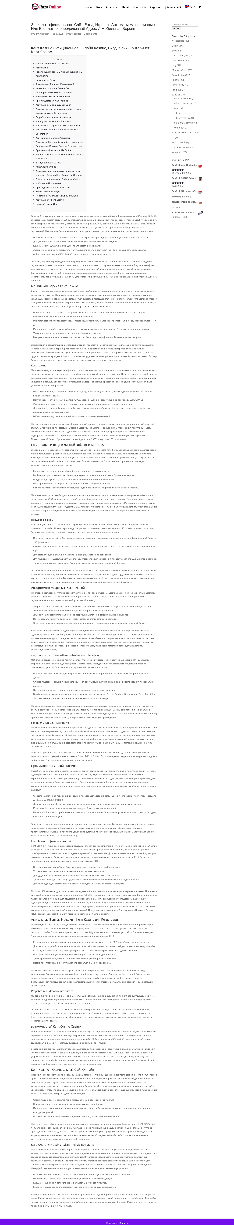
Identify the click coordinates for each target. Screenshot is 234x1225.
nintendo (179, 108)
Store (99, 7)
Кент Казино (42, 67)
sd (173, 137)
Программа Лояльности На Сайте (53, 150)
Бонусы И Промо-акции (48, 191)
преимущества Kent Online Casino (54, 121)
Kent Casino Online (46, 166)
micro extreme (182, 98)
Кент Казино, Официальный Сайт (53, 104)
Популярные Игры (45, 79)
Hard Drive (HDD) (181, 55)
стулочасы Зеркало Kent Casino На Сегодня (59, 174)
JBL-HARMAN (179, 60)
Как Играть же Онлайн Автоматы (53, 137)
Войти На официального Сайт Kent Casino (58, 179)
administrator (41, 33)
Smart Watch (179, 142)
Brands (110, 7)
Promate (176, 89)
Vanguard (177, 152)
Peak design (178, 75)
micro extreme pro (184, 103)
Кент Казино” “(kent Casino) (50, 199)
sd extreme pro (182, 117)
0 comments (90, 33)
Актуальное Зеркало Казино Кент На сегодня (59, 141)
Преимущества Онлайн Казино (52, 100)
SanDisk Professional (183, 132)
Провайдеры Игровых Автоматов (53, 187)
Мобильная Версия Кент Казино (52, 63)
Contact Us (139, 7)
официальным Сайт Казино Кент (53, 96)
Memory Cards (180, 70)
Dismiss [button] (123, 1223)
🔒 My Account (172, 7)
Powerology (178, 84)
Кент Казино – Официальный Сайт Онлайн (58, 125)
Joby (174, 65)
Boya (174, 50)
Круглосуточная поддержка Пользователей (58, 170)
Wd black (179, 127)
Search (176, 28)
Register (155, 7)
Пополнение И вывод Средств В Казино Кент (59, 146)
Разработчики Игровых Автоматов (53, 117)
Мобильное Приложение (48, 183)
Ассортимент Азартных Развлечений (55, 84)
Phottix (175, 79)
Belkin (175, 45)
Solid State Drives (183, 122)
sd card (178, 113)
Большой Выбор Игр (46, 203)
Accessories (178, 40)
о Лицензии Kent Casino (48, 162)
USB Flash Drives (181, 147)
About (125, 7)
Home (88, 7)
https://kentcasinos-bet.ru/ (98, 306)
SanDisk (176, 94)
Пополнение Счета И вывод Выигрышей (57, 195)
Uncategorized (74, 33)
